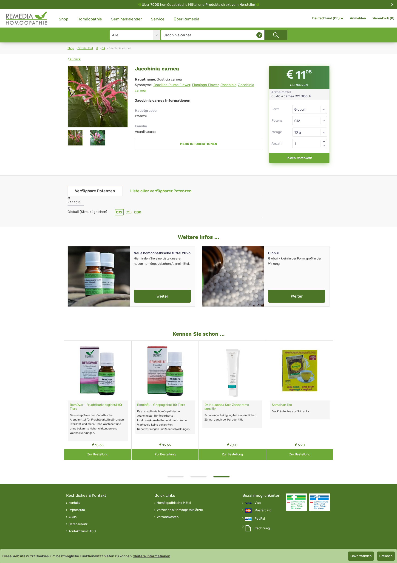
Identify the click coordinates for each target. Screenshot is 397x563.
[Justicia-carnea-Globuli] (97, 138)
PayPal (260, 518)
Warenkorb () (383, 18)
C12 (119, 212)
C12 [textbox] (297, 121)
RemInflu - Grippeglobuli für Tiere (161, 405)
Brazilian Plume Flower (171, 85)
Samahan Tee (282, 405)
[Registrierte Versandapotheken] (296, 502)
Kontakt (74, 502)
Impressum (76, 510)
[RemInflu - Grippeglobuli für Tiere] (165, 371)
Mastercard (263, 510)
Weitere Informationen (151, 556)
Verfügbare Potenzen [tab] (95, 191)
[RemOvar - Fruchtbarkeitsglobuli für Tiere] (98, 371)
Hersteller (247, 5)
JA (103, 48)
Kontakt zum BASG (82, 531)
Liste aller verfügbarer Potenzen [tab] (161, 191)
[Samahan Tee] (300, 371)
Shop (63, 19)
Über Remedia (186, 19)
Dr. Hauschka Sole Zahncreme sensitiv (226, 407)
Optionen (385, 556)
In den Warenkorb (299, 158)
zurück (75, 59)
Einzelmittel (85, 48)
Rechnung (262, 528)
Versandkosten (168, 517)
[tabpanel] (232, 400)
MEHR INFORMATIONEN (198, 144)
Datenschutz (78, 524)
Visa (258, 502)
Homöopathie (89, 19)
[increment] (324, 141)
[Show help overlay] (259, 35)
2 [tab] (198, 476)
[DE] (27, 18)
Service (157, 19)
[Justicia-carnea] (98, 96)
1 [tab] (175, 476)
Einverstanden (360, 556)
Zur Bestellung (97, 454)
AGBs (72, 517)
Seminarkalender (126, 19)
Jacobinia (228, 85)
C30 (137, 212)
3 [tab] (221, 476)
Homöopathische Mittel (174, 502)
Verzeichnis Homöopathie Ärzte (180, 510)
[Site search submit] (275, 35)
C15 (128, 212)
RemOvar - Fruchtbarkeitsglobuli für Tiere (96, 407)
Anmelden (358, 18)
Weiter (162, 296)
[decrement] (324, 146)
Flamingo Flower (205, 85)
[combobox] (309, 120)
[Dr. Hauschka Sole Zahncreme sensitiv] (232, 371)
